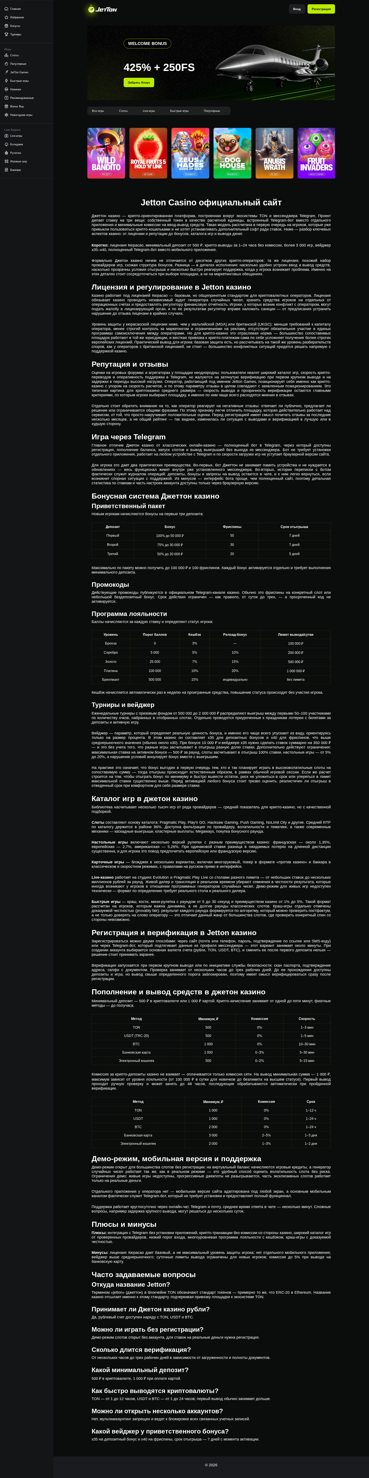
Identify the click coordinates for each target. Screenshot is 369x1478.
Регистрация (321, 9)
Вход (297, 9)
